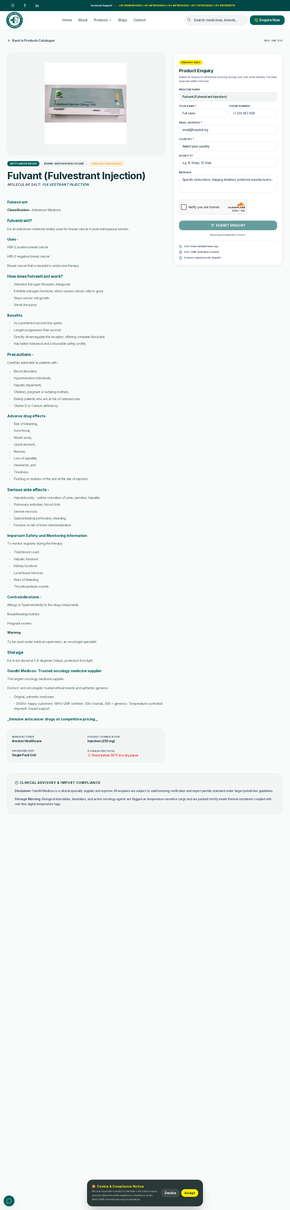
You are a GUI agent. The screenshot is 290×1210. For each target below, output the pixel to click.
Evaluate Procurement (193, 681)
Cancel (153, 681)
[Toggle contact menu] (9, 1201)
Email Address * (158, 569)
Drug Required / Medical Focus (97, 606)
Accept (189, 1193)
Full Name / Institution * (92, 569)
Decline (170, 1193)
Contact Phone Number (92, 587)
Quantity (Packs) (183, 606)
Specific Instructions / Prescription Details (106, 624)
